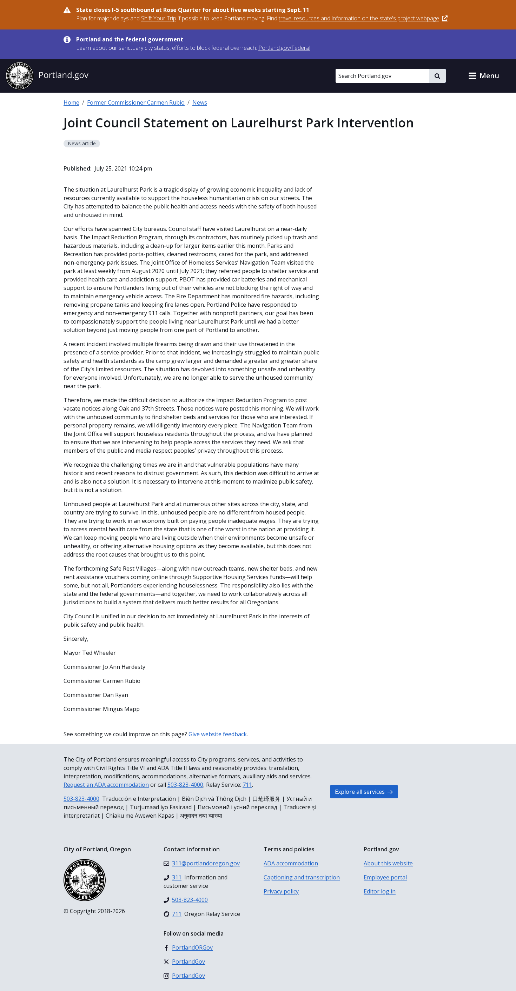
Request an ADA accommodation (106, 785)
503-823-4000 (185, 785)
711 (247, 785)
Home (71, 102)
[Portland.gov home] (47, 76)
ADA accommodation (291, 863)
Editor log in (380, 891)
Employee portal (385, 877)
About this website (388, 863)
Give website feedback (217, 734)
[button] (483, 76)
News (199, 102)
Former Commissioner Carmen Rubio (136, 102)
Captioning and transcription (302, 877)
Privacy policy (281, 891)
